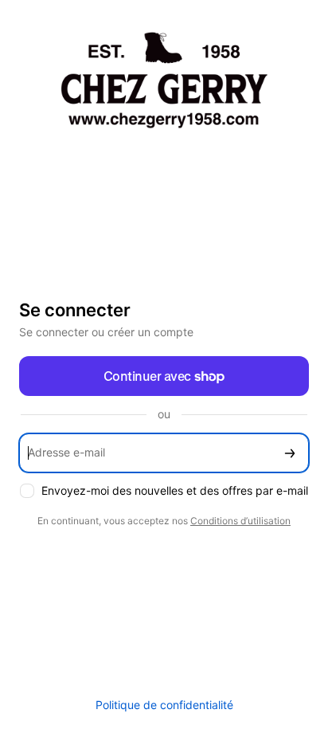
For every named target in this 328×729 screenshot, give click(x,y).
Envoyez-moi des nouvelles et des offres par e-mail (174, 490)
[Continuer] (289, 453)
